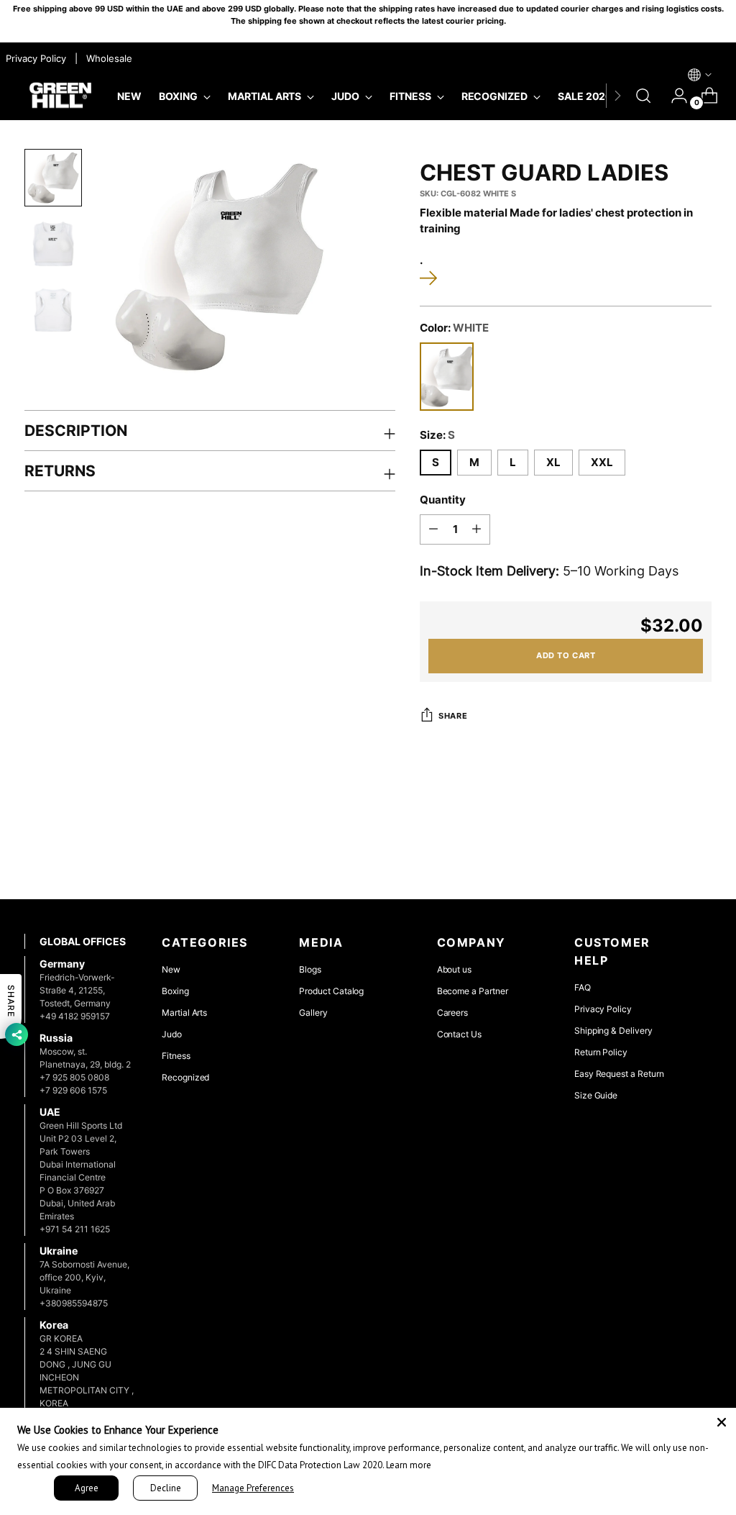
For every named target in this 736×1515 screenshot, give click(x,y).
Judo (172, 1034)
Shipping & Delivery (613, 1030)
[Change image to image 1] (53, 177)
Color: (454, 328)
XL (553, 462)
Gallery (313, 1012)
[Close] (721, 1422)
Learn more (408, 1465)
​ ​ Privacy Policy (34, 58)
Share (452, 716)
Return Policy (600, 1052)
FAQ (582, 987)
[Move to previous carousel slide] (666, 850)
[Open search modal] (643, 95)
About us (454, 969)
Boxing (175, 991)
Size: (437, 435)
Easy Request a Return (619, 1073)
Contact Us (459, 1034)
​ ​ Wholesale (106, 58)
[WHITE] (447, 376)
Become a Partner (472, 991)
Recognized (185, 1077)
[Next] (617, 95)
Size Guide (595, 1095)
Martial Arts (184, 1012)
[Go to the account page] (673, 95)
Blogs (310, 969)
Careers (453, 1012)
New (171, 969)
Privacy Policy (603, 1009)
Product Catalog (331, 991)
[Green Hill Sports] (60, 96)
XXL (602, 462)
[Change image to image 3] (53, 310)
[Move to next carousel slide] (699, 849)
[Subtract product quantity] (433, 529)
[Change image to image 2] (53, 244)
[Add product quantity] (476, 529)
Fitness (176, 1055)
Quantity (443, 499)
